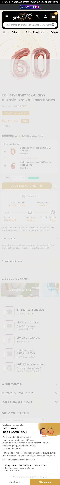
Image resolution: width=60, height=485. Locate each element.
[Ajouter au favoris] (55, 186)
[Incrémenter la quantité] (24, 177)
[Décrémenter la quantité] (14, 177)
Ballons (15, 32)
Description (9, 238)
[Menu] (6, 16)
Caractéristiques (12, 261)
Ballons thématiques (35, 32)
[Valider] (43, 420)
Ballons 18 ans (20, 290)
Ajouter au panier (24, 185)
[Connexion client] (45, 16)
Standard (31, 196)
